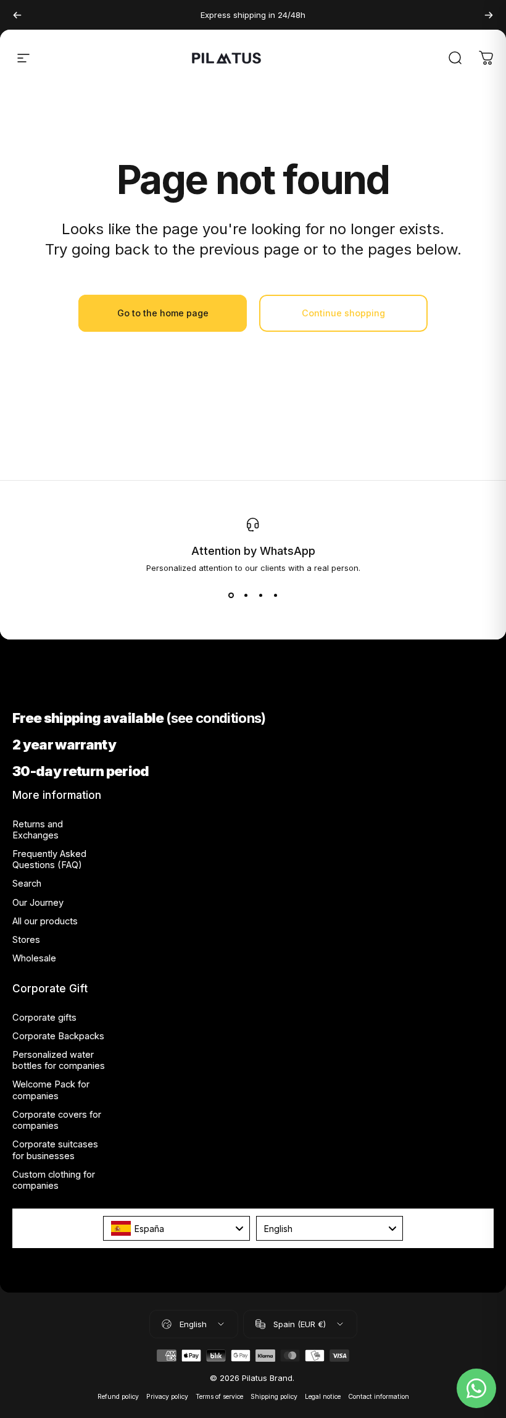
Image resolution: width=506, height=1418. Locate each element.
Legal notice (323, 1397)
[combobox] (176, 1228)
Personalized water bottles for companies (58, 1060)
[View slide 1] (230, 595)
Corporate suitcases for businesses (55, 1150)
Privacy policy (167, 1397)
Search (26, 883)
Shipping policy (274, 1397)
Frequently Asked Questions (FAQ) (49, 859)
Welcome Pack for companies (50, 1090)
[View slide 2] (245, 595)
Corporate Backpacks (58, 1036)
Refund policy (118, 1397)
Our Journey (38, 902)
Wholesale (34, 958)
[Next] (488, 15)
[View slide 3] (260, 595)
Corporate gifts (44, 1017)
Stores (26, 939)
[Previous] (17, 15)
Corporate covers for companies (56, 1120)
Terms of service (219, 1397)
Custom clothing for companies (53, 1180)
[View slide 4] (275, 595)
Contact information (378, 1397)
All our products (45, 921)
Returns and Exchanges (37, 830)
